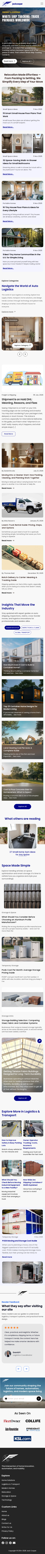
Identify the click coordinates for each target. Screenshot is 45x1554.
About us (5, 1515)
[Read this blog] (22, 96)
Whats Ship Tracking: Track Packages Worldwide (20, 18)
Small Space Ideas (10, 109)
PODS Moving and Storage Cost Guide (19, 1240)
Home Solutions (8, 1480)
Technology (7, 1500)
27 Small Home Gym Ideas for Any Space (22, 853)
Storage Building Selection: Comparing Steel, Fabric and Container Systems (21, 1021)
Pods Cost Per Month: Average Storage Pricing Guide (21, 971)
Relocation (6, 1492)
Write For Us (7, 1527)
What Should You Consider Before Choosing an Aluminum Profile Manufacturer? (18, 920)
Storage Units (7, 1016)
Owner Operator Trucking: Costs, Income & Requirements (30, 1144)
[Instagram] (6, 1543)
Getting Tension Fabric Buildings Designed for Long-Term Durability (22, 1073)
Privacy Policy (7, 1531)
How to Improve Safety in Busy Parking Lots (12, 1143)
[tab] (12, 628)
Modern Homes (8, 1488)
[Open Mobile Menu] (42, 3)
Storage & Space (9, 912)
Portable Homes (9, 203)
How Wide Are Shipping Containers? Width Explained (32, 1182)
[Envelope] (14, 1543)
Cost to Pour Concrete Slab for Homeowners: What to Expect (17, 790)
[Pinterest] (10, 1543)
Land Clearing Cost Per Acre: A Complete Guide (17, 749)
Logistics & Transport (11, 1484)
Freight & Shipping (11, 12)
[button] (20, 354)
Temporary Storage (10, 965)
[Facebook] (3, 1543)
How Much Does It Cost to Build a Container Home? (18, 666)
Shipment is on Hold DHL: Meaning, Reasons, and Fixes (19, 401)
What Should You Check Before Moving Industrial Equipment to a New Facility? (11, 1184)
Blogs (4, 1519)
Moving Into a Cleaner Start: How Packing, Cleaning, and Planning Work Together (22, 476)
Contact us (6, 1523)
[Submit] (39, 1398)
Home (4, 1511)
